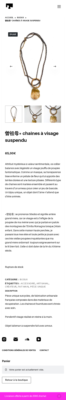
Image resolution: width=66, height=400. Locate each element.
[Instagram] (4, 339)
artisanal (43, 283)
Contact (44, 350)
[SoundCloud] (27, 339)
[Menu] (59, 6)
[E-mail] (16, 339)
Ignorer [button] (59, 396)
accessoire (28, 283)
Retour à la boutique (16, 379)
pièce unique (38, 287)
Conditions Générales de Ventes (19, 350)
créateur (11, 287)
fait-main (23, 287)
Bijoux (24, 279)
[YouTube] (39, 339)
